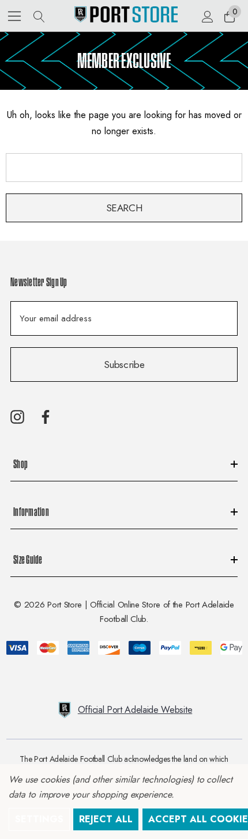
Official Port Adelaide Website (135, 709)
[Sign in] (206, 16)
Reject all (106, 819)
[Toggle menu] (14, 15)
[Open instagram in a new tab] (17, 417)
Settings (39, 819)
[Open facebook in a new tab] (45, 417)
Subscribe (124, 364)
